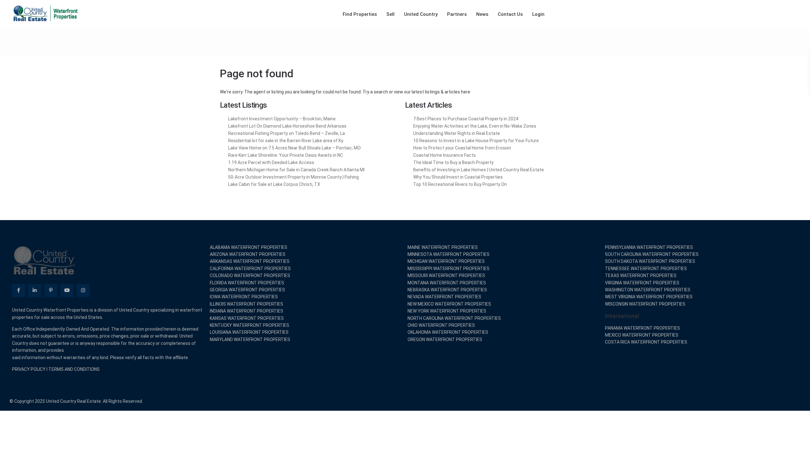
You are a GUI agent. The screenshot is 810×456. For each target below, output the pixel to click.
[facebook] (18, 290)
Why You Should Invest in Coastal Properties (458, 177)
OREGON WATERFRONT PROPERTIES (445, 339)
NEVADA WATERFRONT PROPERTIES (444, 296)
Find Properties (360, 14)
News (482, 14)
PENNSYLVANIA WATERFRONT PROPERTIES (649, 247)
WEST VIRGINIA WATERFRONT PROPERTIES (649, 296)
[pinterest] (50, 290)
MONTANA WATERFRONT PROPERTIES (447, 282)
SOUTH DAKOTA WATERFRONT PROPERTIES (650, 261)
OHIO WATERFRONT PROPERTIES (441, 325)
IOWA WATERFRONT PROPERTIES (244, 296)
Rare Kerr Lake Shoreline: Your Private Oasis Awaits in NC (285, 155)
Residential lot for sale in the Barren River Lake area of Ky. (286, 140)
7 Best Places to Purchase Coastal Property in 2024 (465, 118)
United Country (421, 14)
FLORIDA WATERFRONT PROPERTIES (247, 282)
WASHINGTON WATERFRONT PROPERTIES (647, 289)
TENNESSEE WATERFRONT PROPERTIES (646, 268)
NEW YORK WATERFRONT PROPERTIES (447, 311)
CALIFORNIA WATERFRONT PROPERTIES (250, 268)
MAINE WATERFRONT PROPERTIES (443, 247)
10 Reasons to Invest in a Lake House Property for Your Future (476, 140)
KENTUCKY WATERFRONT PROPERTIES (249, 325)
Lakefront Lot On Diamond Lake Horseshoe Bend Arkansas (287, 126)
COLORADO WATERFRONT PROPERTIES (250, 275)
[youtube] (66, 290)
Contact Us (510, 14)
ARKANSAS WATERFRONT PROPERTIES (250, 261)
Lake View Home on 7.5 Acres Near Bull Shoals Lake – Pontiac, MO (294, 147)
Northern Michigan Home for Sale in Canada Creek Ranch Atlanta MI (296, 169)
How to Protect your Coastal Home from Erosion (462, 147)
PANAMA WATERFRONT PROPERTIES (642, 328)
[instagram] (83, 290)
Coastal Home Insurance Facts (444, 155)
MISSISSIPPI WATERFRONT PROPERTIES (448, 268)
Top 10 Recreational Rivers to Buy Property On (460, 184)
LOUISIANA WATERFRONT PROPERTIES (249, 332)
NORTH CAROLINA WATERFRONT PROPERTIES (454, 318)
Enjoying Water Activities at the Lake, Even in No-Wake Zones (474, 126)
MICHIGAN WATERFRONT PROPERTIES (446, 261)
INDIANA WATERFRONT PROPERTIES (246, 311)
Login (538, 14)
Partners (457, 14)
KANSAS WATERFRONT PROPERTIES (247, 318)
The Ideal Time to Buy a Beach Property (453, 162)
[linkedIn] (34, 290)
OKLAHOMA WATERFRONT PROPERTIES (448, 332)
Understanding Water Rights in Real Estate (456, 133)
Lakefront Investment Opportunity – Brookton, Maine (282, 118)
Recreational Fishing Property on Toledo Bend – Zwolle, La (286, 133)
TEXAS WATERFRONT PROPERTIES (640, 275)
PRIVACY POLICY (29, 369)
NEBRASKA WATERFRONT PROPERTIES (447, 289)
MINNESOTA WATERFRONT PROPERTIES (448, 254)
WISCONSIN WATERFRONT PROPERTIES (645, 304)
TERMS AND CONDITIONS (74, 369)
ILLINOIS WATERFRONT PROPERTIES (246, 304)
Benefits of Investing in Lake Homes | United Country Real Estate (478, 169)
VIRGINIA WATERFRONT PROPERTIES (642, 282)
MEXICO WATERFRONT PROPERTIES (641, 335)
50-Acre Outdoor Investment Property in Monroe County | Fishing (293, 177)
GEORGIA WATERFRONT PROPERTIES (247, 289)
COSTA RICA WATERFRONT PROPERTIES (646, 342)
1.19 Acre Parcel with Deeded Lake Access (271, 162)
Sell (390, 14)
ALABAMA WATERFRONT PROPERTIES (248, 247)
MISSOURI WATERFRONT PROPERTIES (446, 275)
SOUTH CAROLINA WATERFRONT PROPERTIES (652, 254)
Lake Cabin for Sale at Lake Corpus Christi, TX (274, 184)
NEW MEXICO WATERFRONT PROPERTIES (449, 304)
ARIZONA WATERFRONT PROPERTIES (247, 254)
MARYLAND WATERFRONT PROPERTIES (250, 339)
